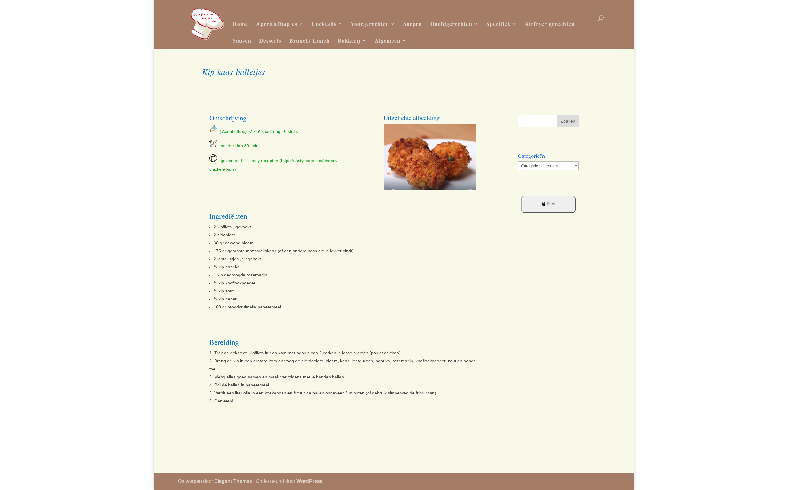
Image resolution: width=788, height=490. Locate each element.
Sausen (242, 40)
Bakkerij (349, 40)
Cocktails (324, 24)
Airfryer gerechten (550, 24)
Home (240, 24)
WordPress (309, 481)
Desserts (270, 40)
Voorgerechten (370, 24)
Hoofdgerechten (451, 24)
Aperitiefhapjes (276, 24)
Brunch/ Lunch (309, 40)
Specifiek (498, 24)
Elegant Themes (233, 481)
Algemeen (387, 40)
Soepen (412, 24)
